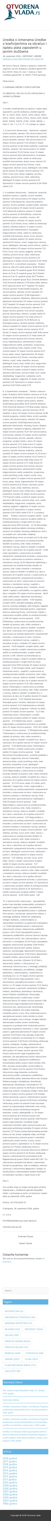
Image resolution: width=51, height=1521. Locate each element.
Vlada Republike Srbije (20, 1365)
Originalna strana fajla (12, 59)
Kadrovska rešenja (11, 1400)
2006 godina (10, 1494)
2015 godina (10, 1467)
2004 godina (10, 1500)
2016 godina (10, 1464)
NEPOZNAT (28, 56)
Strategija (35, 1353)
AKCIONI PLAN (14, 1311)
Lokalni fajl (38, 59)
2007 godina (10, 1491)
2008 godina (10, 1488)
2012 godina (10, 1476)
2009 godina (10, 1485)
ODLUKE (12, 1335)
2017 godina (10, 1461)
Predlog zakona (17, 1341)
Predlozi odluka (16, 1347)
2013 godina (10, 1473)
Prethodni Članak (25, 1236)
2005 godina (10, 1497)
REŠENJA (13, 1353)
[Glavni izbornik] (25, 26)
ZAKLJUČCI (12, 1371)
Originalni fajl (27, 59)
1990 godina (10, 1503)
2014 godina (10, 1470)
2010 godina (10, 1482)
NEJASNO (12, 1329)
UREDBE (37, 56)
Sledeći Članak (25, 1243)
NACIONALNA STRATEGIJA (20, 1317)
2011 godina (9, 1479)
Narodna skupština (18, 1323)
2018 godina (10, 1458)
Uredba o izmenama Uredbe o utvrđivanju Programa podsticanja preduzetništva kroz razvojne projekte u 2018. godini (25, 1409)
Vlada (31, 1359)
